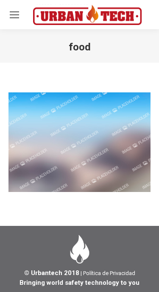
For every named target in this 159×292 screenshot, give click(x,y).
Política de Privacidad (109, 273)
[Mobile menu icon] (14, 15)
